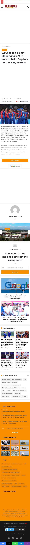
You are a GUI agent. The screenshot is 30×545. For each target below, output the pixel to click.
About (11, 534)
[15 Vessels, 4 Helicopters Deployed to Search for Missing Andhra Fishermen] (5, 442)
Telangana (17, 393)
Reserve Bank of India (7, 393)
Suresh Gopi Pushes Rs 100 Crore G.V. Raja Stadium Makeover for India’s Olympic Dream (15, 236)
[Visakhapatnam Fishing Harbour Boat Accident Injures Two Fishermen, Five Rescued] (15, 442)
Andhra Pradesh (6, 379)
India (3, 390)
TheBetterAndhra (8, 98)
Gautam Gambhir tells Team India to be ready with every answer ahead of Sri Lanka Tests (7, 343)
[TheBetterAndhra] (11, 7)
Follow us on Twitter (9, 491)
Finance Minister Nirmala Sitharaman (10, 387)
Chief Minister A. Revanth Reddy (9, 382)
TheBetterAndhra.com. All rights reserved (15, 526)
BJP (25, 379)
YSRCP (25, 396)
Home (4, 46)
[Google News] (15, 166)
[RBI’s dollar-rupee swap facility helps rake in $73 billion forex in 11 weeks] (15, 453)
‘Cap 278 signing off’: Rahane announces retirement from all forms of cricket (22, 363)
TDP (16, 483)
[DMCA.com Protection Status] (15, 531)
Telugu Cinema (5, 396)
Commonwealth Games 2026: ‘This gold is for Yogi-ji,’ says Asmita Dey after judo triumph (7, 364)
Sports (8, 46)
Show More (14, 160)
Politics (8, 390)
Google (23, 475)
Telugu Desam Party (16, 396)
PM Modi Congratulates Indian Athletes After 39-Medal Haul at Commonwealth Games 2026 (22, 343)
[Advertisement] (15, 26)
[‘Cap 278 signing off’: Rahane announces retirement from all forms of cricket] (22, 355)
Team (15, 534)
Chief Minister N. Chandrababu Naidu (11, 385)
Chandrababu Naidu (7, 466)
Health (23, 387)
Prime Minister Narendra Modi (19, 390)
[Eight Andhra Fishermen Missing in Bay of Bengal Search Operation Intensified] (24, 442)
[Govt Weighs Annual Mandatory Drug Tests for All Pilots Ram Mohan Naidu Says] (15, 448)
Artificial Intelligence (17, 379)
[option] (15, 232)
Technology (21, 534)
